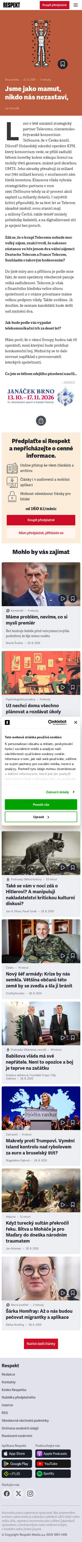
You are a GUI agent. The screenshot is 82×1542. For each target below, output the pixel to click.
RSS (5, 1413)
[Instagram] (30, 1497)
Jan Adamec (13, 1248)
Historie (11, 1217)
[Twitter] (18, 1497)
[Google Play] (17, 1464)
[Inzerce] (41, 396)
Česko (10, 967)
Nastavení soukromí (17, 1436)
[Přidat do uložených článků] (73, 598)
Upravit (38, 817)
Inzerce (7, 1405)
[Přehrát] (62, 598)
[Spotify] (53, 1474)
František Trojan (40, 1075)
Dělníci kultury (33, 879)
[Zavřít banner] (75, 722)
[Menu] (76, 5)
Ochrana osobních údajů (20, 1428)
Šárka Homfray (15, 1325)
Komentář (17, 610)
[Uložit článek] (63, 64)
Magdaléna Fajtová (18, 1160)
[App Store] (17, 1454)
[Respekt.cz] (11, 5)
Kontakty (9, 1382)
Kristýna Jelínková (17, 1075)
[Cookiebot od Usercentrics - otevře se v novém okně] (49, 722)
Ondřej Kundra (15, 993)
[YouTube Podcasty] (53, 1464)
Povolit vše (41, 804)
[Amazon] (17, 1474)
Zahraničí (12, 1134)
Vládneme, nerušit (35, 1050)
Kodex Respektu (14, 1390)
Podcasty (16, 879)
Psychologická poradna (20, 699)
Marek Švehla (14, 643)
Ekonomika (12, 79)
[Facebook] (7, 1497)
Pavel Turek (29, 911)
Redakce (8, 1374)
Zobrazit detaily (57, 792)
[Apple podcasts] (53, 1454)
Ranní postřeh (20, 1305)
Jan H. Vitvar (13, 911)
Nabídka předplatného (19, 1397)
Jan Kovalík (12, 108)
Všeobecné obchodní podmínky (25, 1421)
